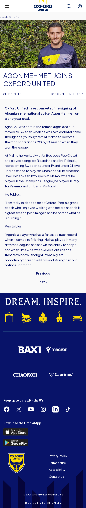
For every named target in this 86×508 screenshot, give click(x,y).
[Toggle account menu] (79, 6)
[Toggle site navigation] (7, 6)
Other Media (54, 503)
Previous (43, 273)
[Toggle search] (69, 6)
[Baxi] (29, 350)
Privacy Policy (58, 456)
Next (43, 281)
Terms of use (57, 463)
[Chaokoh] (25, 375)
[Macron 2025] (57, 350)
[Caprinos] (61, 375)
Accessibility (57, 469)
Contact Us (56, 476)
